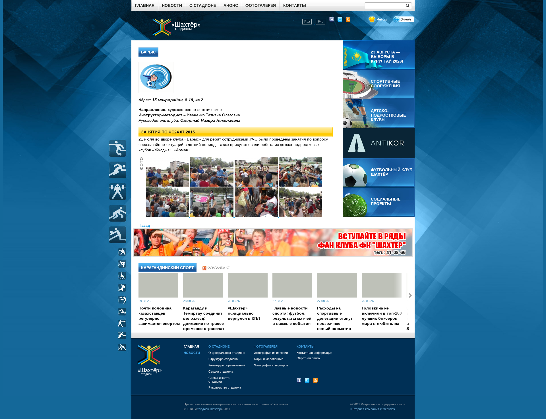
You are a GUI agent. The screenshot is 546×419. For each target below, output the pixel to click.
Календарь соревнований (226, 365)
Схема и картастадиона (218, 379)
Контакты (294, 5)
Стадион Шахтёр (209, 409)
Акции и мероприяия (268, 359)
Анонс (231, 5)
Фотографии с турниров (271, 365)
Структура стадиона (223, 359)
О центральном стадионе (226, 352)
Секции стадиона (220, 371)
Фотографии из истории (271, 352)
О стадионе (202, 5)
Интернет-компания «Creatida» (372, 409)
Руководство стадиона (224, 387)
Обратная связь (308, 358)
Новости (172, 5)
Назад (144, 225)
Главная (144, 5)
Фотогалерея (260, 5)
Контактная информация (314, 352)
